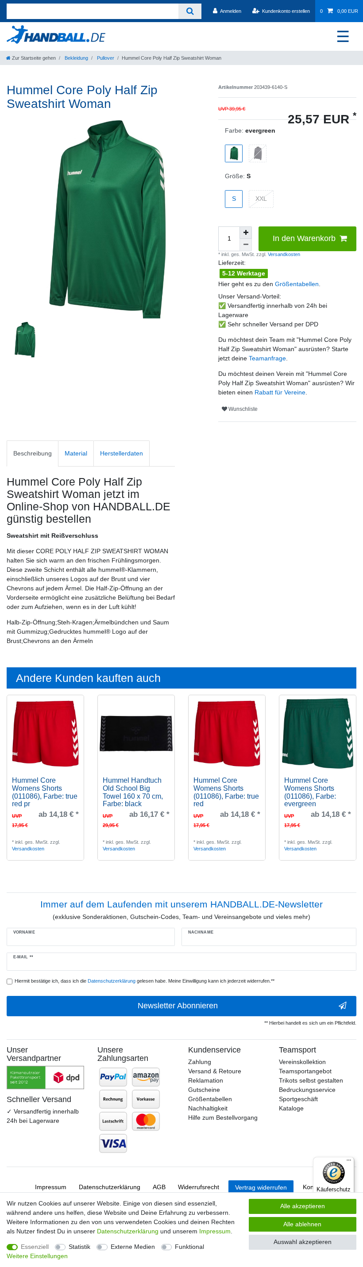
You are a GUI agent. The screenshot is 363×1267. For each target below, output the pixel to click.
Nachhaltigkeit (208, 1108)
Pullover (105, 58)
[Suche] (189, 11)
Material (76, 453)
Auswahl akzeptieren (303, 1241)
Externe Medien (133, 1246)
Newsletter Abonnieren (178, 1005)
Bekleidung (75, 58)
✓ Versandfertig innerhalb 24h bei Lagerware (43, 1116)
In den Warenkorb (304, 238)
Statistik (79, 1246)
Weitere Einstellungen (37, 1255)
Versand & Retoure (214, 1071)
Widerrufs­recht (198, 1186)
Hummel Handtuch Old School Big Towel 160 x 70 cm (133, 792)
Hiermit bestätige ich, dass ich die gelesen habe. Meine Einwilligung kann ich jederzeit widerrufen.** (144, 981)
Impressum (50, 1186)
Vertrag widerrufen (261, 1187)
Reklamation (205, 1080)
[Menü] (349, 1162)
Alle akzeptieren (302, 1206)
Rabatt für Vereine (280, 392)
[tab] (32, 453)
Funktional (189, 1246)
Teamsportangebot (305, 1071)
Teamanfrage (267, 358)
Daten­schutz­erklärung (109, 1186)
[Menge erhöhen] (245, 232)
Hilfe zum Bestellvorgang (223, 1117)
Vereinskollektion (302, 1061)
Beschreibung (32, 453)
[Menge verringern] (245, 245)
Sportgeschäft (298, 1098)
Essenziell (35, 1246)
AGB (159, 1186)
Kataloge (291, 1108)
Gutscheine (204, 1089)
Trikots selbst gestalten (311, 1080)
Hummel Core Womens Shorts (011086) (44, 792)
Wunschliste (242, 409)
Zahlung (199, 1061)
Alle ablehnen (302, 1224)
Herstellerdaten (121, 453)
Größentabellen (297, 283)
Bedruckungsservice (307, 1089)
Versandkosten (283, 254)
